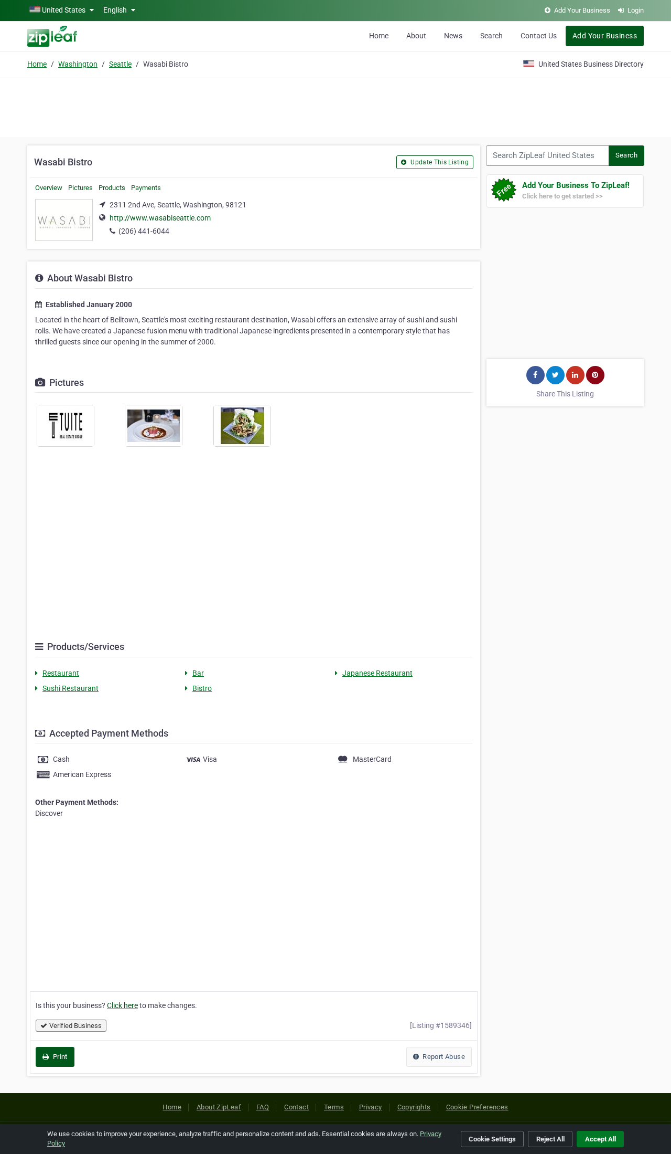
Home (378, 36)
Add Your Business (604, 36)
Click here (122, 1005)
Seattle (120, 64)
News (453, 36)
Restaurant (60, 673)
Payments (146, 188)
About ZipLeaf (219, 1107)
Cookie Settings (492, 1139)
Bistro (202, 688)
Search (491, 36)
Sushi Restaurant (70, 688)
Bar (198, 673)
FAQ (262, 1107)
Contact (296, 1107)
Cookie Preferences (477, 1107)
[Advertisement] (335, 106)
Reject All (550, 1139)
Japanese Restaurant (377, 673)
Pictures (80, 188)
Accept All (600, 1139)
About (416, 36)
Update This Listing (439, 162)
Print (59, 1057)
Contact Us (539, 36)
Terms (334, 1107)
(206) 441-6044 (143, 231)
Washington (78, 64)
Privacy (370, 1107)
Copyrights (414, 1107)
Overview (48, 188)
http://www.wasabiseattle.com (160, 218)
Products (112, 188)
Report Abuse (443, 1057)
